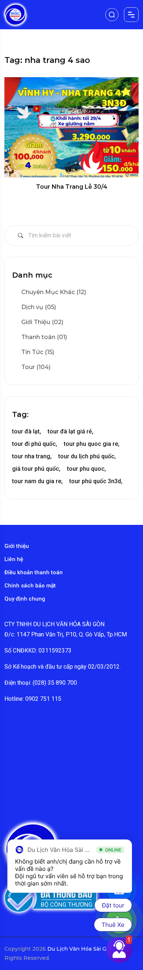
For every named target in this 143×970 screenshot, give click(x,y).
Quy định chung (24, 598)
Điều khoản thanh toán (33, 572)
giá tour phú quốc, (36, 468)
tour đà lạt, (26, 431)
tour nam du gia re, (37, 481)
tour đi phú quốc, (34, 443)
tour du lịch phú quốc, (87, 456)
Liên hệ (13, 559)
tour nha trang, (32, 456)
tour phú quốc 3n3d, (95, 481)
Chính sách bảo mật (30, 585)
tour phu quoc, (86, 468)
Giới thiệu (16, 546)
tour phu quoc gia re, (92, 443)
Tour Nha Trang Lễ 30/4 (71, 186)
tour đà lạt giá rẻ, (71, 431)
